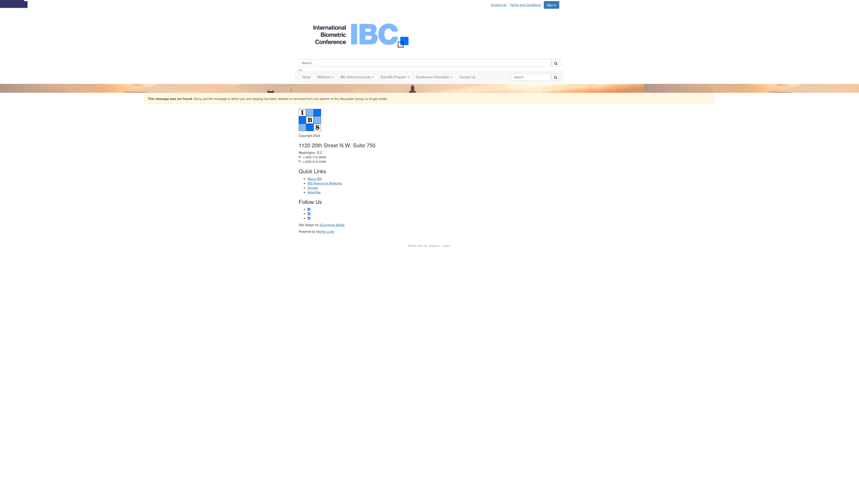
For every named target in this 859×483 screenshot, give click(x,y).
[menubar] (517, 4)
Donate (313, 187)
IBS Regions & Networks (325, 183)
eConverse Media (331, 224)
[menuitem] (499, 4)
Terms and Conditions (525, 4)
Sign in (551, 5)
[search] (555, 63)
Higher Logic (325, 231)
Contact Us (498, 4)
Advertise (314, 192)
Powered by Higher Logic (429, 245)
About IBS (315, 178)
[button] (325, 77)
